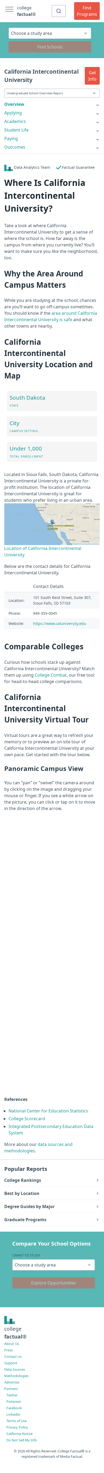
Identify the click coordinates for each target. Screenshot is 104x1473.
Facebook (14, 1407)
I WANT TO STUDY (26, 1255)
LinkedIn (13, 1414)
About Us (11, 1343)
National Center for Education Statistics (48, 1111)
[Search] (59, 11)
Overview (14, 104)
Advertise (11, 1382)
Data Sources (14, 1369)
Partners (11, 1388)
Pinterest (13, 1401)
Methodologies (16, 1375)
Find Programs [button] (87, 11)
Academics (15, 121)
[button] (92, 76)
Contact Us (13, 1356)
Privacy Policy (17, 1427)
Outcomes (14, 147)
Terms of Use (16, 1420)
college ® (26, 11)
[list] (52, 104)
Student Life (16, 130)
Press (8, 1350)
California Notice (19, 1433)
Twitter (12, 1395)
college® (15, 1332)
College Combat (51, 675)
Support (10, 1362)
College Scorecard (27, 1119)
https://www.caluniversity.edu (59, 623)
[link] (52, 104)
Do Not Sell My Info (21, 1440)
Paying (11, 138)
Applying (13, 113)
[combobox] (59, 11)
